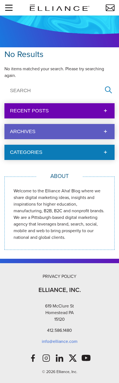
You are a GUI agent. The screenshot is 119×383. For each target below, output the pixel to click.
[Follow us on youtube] (86, 358)
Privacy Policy (59, 276)
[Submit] (108, 90)
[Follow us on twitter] (72, 358)
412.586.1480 (59, 330)
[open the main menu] (8, 7)
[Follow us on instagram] (46, 358)
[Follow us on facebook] (33, 358)
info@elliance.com (59, 341)
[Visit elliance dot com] (59, 8)
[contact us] (110, 7)
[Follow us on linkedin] (59, 358)
